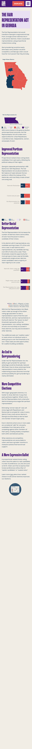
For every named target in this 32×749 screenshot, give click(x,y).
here (11, 474)
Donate (18, 4)
